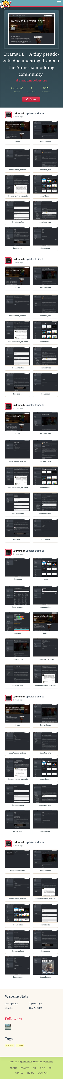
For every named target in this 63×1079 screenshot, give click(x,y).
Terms (30, 1072)
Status (19, 1072)
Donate (25, 1068)
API (50, 1068)
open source (26, 1061)
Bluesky (49, 1061)
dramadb (20, 113)
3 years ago (18, 262)
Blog (42, 1068)
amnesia (9, 1045)
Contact (43, 1072)
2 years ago (18, 116)
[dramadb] (8, 115)
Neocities (13, 1061)
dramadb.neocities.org (31, 80)
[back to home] (6, 4)
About (13, 1068)
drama (20, 1045)
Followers (13, 1019)
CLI (34, 1068)
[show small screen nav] (59, 3)
